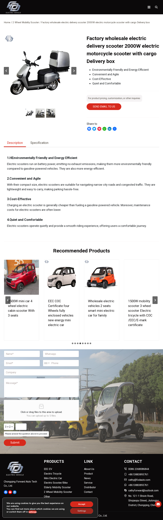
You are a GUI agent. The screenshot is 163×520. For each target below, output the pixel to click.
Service (88, 482)
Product (88, 473)
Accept (81, 504)
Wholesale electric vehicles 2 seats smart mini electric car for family (101, 308)
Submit (14, 442)
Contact (88, 491)
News (87, 478)
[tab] (15, 143)
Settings (82, 510)
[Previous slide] (8, 300)
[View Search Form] (156, 7)
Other (47, 496)
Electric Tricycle (52, 473)
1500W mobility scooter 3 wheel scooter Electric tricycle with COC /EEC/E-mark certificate (140, 313)
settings (32, 511)
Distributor (90, 487)
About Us (89, 469)
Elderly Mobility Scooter (57, 487)
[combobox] (46, 363)
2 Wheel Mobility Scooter (58, 491)
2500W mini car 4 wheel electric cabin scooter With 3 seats (21, 308)
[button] (40, 70)
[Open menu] (149, 7)
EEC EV (48, 469)
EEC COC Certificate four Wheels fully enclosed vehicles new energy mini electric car (60, 313)
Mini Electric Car (53, 478)
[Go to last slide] (6, 71)
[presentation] (21, 277)
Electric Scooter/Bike (56, 482)
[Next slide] (73, 71)
